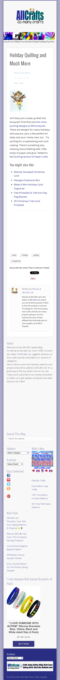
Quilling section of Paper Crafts (31, 156)
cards (14, 255)
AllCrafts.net (35, 300)
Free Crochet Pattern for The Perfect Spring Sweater (17, 567)
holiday (25, 255)
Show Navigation (46, 25)
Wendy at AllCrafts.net (22, 73)
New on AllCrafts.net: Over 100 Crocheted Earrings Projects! (17, 537)
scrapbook (16, 261)
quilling (36, 255)
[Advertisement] (33, 232)
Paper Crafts (18, 83)
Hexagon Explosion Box (27, 180)
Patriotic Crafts (39, 480)
